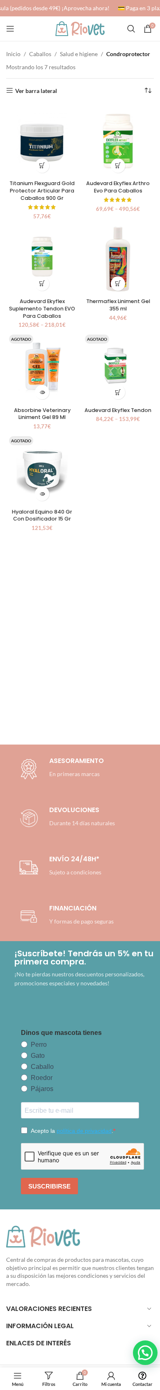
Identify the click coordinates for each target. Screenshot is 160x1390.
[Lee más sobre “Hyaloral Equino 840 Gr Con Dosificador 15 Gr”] (42, 494)
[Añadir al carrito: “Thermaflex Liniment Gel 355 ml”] (118, 283)
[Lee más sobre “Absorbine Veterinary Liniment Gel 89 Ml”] (42, 392)
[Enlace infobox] (65, 818)
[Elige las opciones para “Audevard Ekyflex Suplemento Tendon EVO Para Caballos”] (42, 283)
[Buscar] (131, 28)
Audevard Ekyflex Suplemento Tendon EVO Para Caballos (42, 308)
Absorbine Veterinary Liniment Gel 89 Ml (42, 414)
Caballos (40, 53)
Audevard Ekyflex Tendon (118, 410)
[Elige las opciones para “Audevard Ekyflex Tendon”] (118, 392)
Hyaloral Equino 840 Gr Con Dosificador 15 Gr (42, 515)
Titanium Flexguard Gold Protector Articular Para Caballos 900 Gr (42, 190)
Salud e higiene (79, 53)
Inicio (13, 53)
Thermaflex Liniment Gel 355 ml (118, 305)
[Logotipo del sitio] (80, 28)
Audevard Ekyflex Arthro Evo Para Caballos (118, 187)
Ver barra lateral (36, 90)
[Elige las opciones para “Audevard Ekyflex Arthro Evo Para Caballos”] (118, 165)
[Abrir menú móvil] (10, 28)
